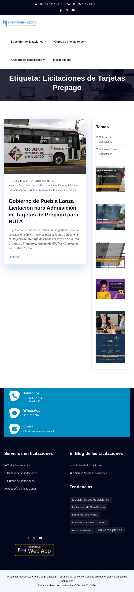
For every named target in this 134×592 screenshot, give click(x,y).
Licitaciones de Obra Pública (88, 507)
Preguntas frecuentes (19, 576)
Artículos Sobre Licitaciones (90, 473)
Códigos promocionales (98, 576)
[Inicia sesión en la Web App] (34, 549)
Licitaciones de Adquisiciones (61, 185)
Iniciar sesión (62, 59)
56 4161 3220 (31, 415)
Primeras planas (110, 530)
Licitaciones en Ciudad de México (89, 522)
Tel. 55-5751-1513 (84, 3)
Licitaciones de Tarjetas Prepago (28, 189)
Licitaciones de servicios (84, 515)
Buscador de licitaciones (27, 41)
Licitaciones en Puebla (62, 189)
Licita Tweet (42, 180)
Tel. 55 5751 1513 (33, 401)
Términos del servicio (70, 576)
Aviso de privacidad (45, 576)
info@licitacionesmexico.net (38, 431)
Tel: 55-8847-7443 (51, 3)
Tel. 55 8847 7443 (33, 398)
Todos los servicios (19, 465)
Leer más (14, 256)
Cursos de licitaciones (69, 41)
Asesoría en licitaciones (26, 59)
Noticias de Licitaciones (23, 185)
